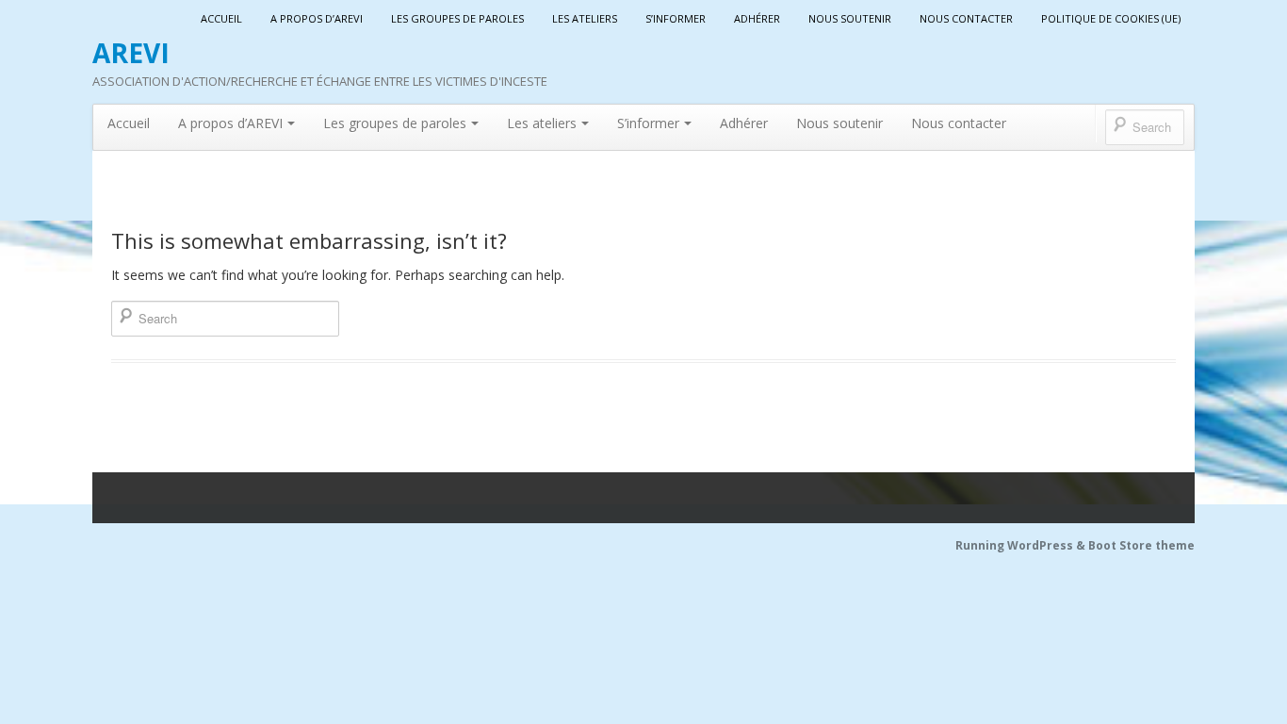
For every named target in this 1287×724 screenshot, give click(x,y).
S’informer (675, 18)
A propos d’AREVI (316, 18)
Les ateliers (584, 18)
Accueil (221, 18)
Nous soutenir (849, 18)
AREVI (131, 53)
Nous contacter (966, 18)
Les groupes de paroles (457, 18)
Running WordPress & (1021, 545)
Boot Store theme (1141, 545)
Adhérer (757, 18)
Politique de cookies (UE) (1111, 18)
